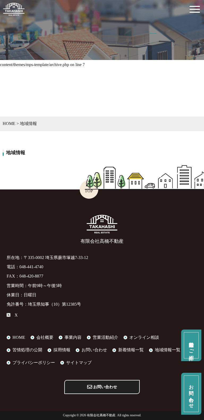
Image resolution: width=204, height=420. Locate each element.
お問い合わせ (104, 387)
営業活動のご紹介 (191, 345)
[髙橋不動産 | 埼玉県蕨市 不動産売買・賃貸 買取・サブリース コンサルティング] (14, 12)
